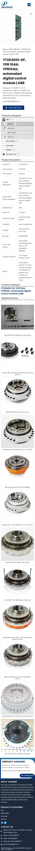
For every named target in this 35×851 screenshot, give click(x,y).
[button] (29, 4)
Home (5, 49)
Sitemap (28, 848)
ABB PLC (16, 49)
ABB (10, 49)
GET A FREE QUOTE (27, 776)
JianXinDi (6, 7)
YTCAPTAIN (8, 849)
